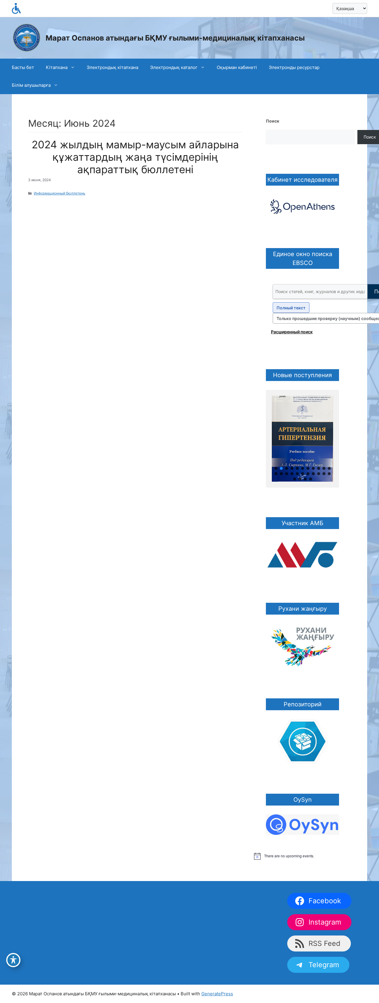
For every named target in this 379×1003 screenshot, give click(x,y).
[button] (275, 468)
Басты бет (23, 67)
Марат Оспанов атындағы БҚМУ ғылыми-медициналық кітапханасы (175, 37)
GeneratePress (217, 993)
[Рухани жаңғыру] (302, 645)
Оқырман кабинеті (237, 67)
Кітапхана (57, 67)
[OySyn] (302, 824)
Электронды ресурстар (294, 67)
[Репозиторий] (302, 741)
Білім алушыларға (31, 85)
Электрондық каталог (173, 67)
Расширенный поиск (292, 331)
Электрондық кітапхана (112, 67)
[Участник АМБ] (302, 555)
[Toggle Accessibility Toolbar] (13, 960)
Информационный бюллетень (59, 193)
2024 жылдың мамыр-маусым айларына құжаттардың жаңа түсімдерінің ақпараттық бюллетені (135, 157)
